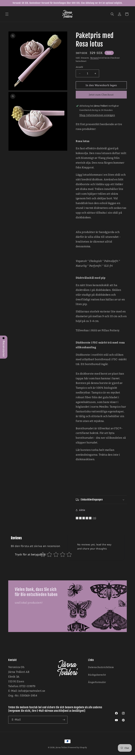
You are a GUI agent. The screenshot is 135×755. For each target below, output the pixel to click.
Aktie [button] (82, 510)
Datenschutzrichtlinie (101, 667)
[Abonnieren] (63, 720)
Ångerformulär (97, 682)
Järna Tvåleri (62, 747)
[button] (7, 14)
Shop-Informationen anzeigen (97, 115)
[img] (84, 518)
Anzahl (79, 67)
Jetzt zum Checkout (101, 94)
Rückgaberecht (97, 674)
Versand (94, 58)
